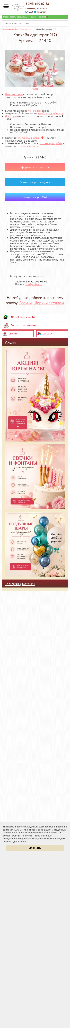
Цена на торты (14, 94)
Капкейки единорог (28, 29)
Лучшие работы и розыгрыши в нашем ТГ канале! (24, 17)
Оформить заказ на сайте (35, 167)
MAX (30, 11)
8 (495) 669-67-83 (37, 4)
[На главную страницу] (18, 6)
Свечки (25, 302)
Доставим (11, 116)
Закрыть (35, 847)
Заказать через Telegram (35, 182)
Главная (5, 29)
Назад (35, 88)
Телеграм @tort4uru (20, 584)
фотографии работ (50, 143)
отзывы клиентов (28, 146)
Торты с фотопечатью (24, 325)
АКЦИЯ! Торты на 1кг (23, 317)
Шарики (47, 333)
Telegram (41, 11)
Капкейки (14, 29)
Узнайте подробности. (51, 113)
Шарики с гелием (48, 302)
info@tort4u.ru (33, 284)
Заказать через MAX (35, 197)
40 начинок (34, 110)
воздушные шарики (29, 138)
